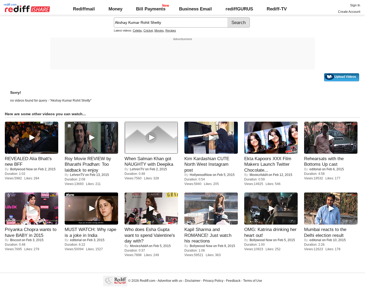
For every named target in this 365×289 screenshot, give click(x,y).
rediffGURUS (239, 8)
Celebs (137, 30)
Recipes (170, 30)
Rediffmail (84, 8)
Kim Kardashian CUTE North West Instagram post (206, 164)
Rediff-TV (277, 8)
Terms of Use (252, 281)
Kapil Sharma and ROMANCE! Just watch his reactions (207, 235)
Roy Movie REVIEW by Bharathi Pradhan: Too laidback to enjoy (88, 164)
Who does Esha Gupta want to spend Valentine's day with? (150, 235)
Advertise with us (170, 281)
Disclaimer (192, 281)
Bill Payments (150, 8)
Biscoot (15, 240)
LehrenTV (77, 175)
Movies (159, 30)
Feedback (233, 281)
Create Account (349, 12)
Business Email (195, 8)
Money (115, 8)
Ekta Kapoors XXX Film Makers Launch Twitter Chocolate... (267, 164)
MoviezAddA (259, 175)
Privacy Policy (213, 281)
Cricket (148, 30)
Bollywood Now (21, 169)
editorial (315, 169)
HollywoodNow (201, 175)
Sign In (355, 5)
